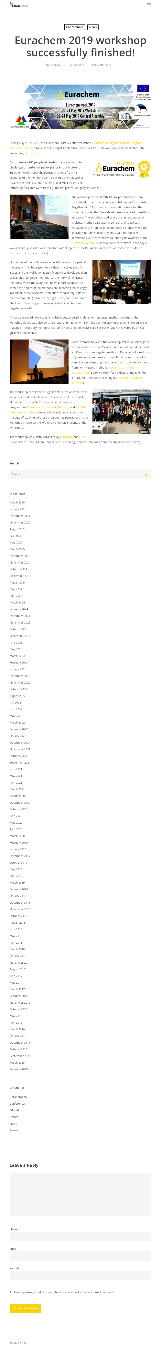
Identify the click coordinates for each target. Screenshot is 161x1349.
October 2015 (18, 1049)
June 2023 (16, 642)
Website (15, 1268)
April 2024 (16, 596)
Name (15, 1229)
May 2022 (16, 716)
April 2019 (16, 876)
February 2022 (19, 729)
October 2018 (18, 916)
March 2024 (17, 602)
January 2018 (18, 956)
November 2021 (20, 749)
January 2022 (18, 736)
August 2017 (18, 969)
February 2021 (19, 796)
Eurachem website (83, 243)
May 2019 (16, 869)
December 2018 (20, 902)
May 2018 (16, 936)
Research (15, 1130)
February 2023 (19, 662)
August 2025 (18, 529)
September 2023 (20, 636)
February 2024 (19, 609)
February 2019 (19, 889)
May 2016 (16, 1016)
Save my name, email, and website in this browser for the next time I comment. (64, 1292)
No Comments (101, 64)
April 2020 (16, 829)
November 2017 (20, 962)
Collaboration (18, 1097)
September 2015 (20, 1056)
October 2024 (18, 569)
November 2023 (20, 622)
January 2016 (18, 1036)
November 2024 (20, 562)
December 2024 (20, 556)
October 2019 (18, 862)
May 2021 (16, 776)
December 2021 (20, 742)
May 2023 (16, 649)
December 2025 (20, 516)
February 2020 (19, 842)
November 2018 (20, 909)
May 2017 (16, 982)
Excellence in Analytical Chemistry (48, 407)
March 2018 (17, 949)
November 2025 (20, 522)
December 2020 (20, 802)
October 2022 (18, 689)
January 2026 (18, 509)
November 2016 (20, 1002)
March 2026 (17, 502)
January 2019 (18, 896)
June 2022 (16, 709)
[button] (149, 5)
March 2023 (17, 656)
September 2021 (20, 762)
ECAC (82, 437)
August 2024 (18, 582)
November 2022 (20, 682)
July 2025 (15, 536)
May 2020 (16, 822)
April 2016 (16, 1022)
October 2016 (18, 1009)
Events (14, 1117)
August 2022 (18, 696)
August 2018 (18, 922)
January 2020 (18, 849)
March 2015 (17, 1062)
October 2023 (18, 629)
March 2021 (17, 789)
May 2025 (16, 542)
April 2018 (16, 942)
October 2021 (18, 756)
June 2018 (16, 929)
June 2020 (16, 816)
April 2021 (16, 782)
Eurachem (34, 153)
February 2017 (19, 996)
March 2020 (17, 836)
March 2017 (17, 989)
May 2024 (16, 589)
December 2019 (20, 856)
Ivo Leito (55, 64)
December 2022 (20, 676)
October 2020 (18, 809)
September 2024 (20, 576)
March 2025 (17, 549)
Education (16, 1110)
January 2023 (18, 669)
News (93, 27)
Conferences (74, 27)
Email (14, 1249)
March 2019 (17, 882)
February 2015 (19, 1069)
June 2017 (16, 976)
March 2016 (17, 1029)
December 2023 (20, 616)
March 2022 (17, 722)
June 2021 (16, 769)
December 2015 (20, 1042)
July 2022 (15, 702)
